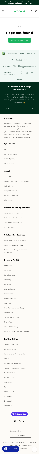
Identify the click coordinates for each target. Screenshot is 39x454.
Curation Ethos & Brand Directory (17, 181)
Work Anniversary (11, 327)
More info (19, 79)
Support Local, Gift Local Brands (17, 331)
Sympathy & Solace (11, 317)
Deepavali (8, 401)
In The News (9, 186)
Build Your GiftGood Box (14, 218)
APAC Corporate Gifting (13, 245)
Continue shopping (19, 40)
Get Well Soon (9, 289)
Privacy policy (31, 442)
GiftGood (11, 442)
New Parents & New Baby (14, 308)
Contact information (20, 448)
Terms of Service (10, 154)
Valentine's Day (10, 349)
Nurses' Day (9, 382)
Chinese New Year (11, 345)
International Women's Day (15, 354)
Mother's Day (9, 373)
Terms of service (14, 445)
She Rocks (8, 200)
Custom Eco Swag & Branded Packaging (15, 251)
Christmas (8, 406)
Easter (6, 359)
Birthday (7, 270)
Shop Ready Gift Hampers (14, 213)
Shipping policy (27, 445)
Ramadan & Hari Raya (12, 363)
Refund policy (9, 159)
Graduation (8, 294)
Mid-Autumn (9, 396)
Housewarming (10, 299)
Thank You (8, 322)
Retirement (8, 313)
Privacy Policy (9, 163)
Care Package (9, 275)
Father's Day (9, 377)
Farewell (7, 284)
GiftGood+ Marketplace (13, 223)
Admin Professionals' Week (14, 368)
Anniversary (9, 266)
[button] (2, 11)
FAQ (6, 149)
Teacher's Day (9, 392)
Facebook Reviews (11, 195)
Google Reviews (10, 191)
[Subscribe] (32, 108)
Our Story (8, 176)
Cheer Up (7, 280)
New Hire (7, 303)
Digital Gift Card (10, 227)
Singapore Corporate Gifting (15, 240)
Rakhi (6, 387)
